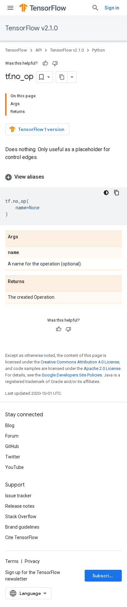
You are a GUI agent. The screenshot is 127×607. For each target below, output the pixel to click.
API (38, 50)
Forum (12, 436)
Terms (12, 561)
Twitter (12, 456)
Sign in (112, 7)
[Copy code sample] (116, 192)
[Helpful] (45, 63)
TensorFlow (16, 50)
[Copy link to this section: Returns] (30, 282)
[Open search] (95, 8)
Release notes (20, 506)
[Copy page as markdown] (62, 77)
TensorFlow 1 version (41, 129)
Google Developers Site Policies (72, 375)
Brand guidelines (22, 527)
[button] (63, 177)
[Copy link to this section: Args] (24, 237)
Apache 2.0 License (102, 368)
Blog (9, 425)
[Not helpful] (55, 63)
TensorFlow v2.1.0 (31, 28)
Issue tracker (18, 495)
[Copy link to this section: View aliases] (50, 177)
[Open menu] (10, 8)
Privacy (32, 561)
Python (98, 50)
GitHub (12, 446)
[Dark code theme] (106, 192)
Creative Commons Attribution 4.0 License (80, 361)
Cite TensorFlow (21, 537)
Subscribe (103, 576)
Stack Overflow (20, 516)
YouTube (14, 467)
